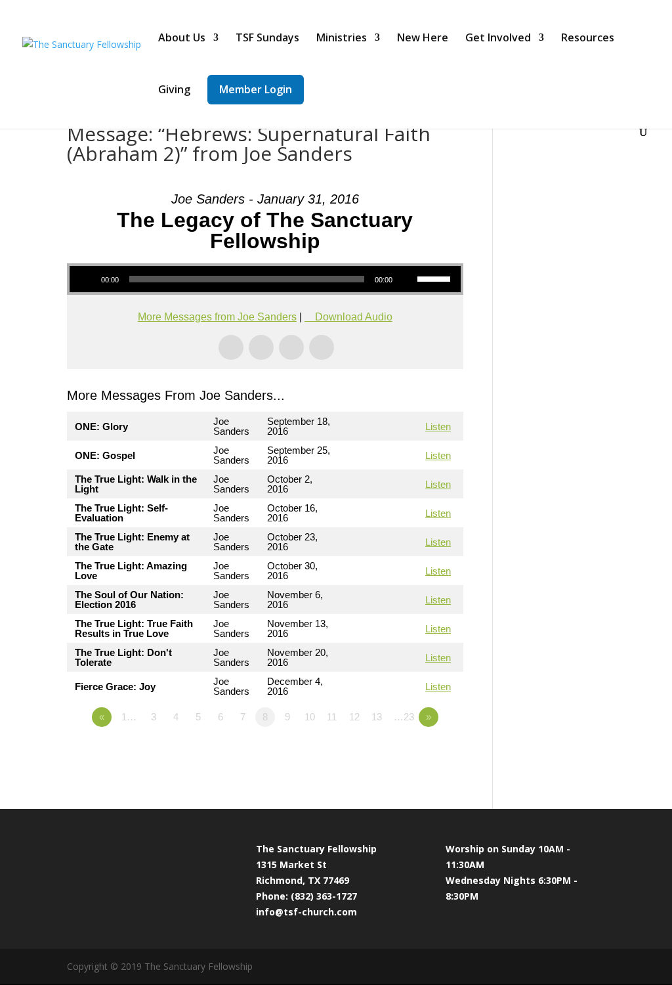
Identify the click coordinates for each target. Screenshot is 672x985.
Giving (174, 91)
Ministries (341, 39)
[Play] (86, 279)
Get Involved (498, 39)
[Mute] (406, 279)
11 (332, 716)
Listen (438, 426)
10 (309, 716)
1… (128, 716)
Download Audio (353, 316)
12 (354, 716)
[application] (265, 279)
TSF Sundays (267, 39)
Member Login (255, 89)
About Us (181, 39)
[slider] (435, 278)
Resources (587, 39)
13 (376, 716)
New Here (422, 39)
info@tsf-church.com (306, 912)
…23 (404, 716)
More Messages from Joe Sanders (217, 316)
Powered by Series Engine (414, 753)
